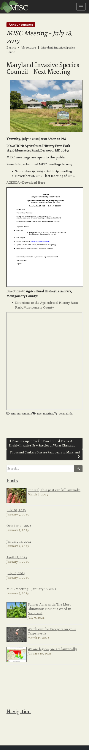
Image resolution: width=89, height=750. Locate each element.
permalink (65, 413)
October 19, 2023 (18, 525)
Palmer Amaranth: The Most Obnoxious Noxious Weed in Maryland (49, 608)
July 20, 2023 (16, 510)
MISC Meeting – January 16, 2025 (31, 589)
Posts (12, 481)
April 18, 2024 (16, 557)
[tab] (44, 480)
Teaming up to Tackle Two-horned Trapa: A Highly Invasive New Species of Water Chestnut (42, 443)
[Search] (78, 468)
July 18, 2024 (15, 573)
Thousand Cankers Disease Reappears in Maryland (45, 452)
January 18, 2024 (18, 541)
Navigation (18, 711)
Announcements (21, 24)
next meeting (45, 413)
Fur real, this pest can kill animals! (54, 490)
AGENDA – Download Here (25, 183)
